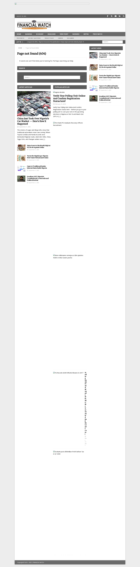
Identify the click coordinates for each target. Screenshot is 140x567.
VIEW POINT (64, 34)
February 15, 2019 (60, 104)
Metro (86, 34)
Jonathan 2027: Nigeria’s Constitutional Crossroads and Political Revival (38, 178)
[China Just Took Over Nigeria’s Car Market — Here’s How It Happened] (34, 103)
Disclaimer (70, 38)
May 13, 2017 (86, 441)
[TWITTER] (111, 16)
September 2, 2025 (34, 182)
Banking (28, 34)
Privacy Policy (49, 38)
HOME (19, 34)
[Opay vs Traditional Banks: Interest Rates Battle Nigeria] (21, 168)
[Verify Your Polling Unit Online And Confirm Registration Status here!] (70, 92)
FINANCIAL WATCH (38, 562)
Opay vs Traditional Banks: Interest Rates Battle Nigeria (37, 167)
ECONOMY (39, 34)
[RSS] (123, 16)
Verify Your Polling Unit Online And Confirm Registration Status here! (69, 98)
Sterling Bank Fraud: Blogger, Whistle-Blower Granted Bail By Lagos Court (86, 403)
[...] (44, 139)
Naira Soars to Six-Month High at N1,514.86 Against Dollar (38, 146)
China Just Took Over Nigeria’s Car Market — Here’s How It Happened (33, 121)
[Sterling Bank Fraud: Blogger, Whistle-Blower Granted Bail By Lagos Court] (68, 373)
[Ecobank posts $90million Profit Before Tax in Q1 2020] (69, 453)
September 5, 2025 (25, 127)
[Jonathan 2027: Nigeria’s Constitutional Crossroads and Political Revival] (21, 179)
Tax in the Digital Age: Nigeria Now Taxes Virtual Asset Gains (37, 157)
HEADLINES (52, 34)
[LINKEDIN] (119, 16)
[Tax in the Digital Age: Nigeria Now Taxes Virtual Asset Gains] (21, 158)
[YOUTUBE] (115, 16)
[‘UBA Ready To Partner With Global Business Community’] (69, 256)
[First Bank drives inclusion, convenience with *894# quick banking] (69, 124)
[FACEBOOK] (107, 16)
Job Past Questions (34, 38)
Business (75, 34)
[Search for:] (112, 42)
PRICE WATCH (97, 34)
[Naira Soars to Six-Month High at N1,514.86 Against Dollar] (21, 148)
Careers (60, 38)
